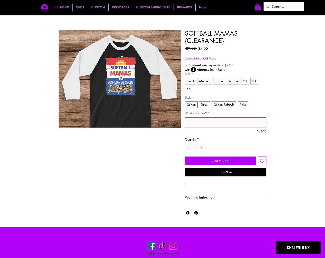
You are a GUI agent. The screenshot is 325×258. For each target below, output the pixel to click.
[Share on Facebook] (187, 213)
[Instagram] (173, 246)
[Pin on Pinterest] (196, 213)
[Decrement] (188, 147)
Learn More (217, 69)
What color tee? (197, 113)
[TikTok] (162, 246)
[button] (258, 6)
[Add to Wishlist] (262, 161)
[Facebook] (151, 246)
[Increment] (202, 147)
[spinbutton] (195, 147)
